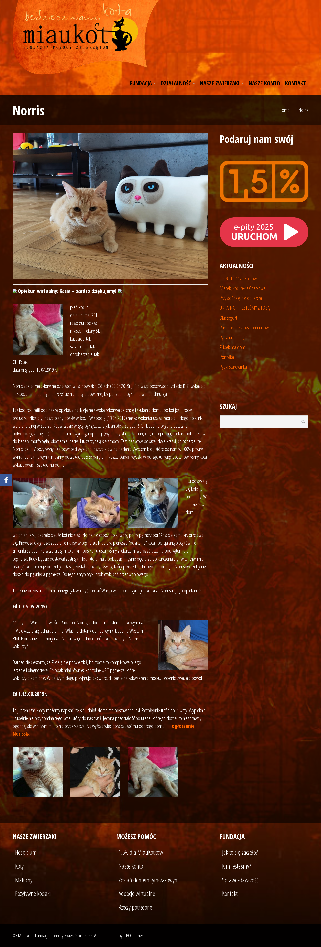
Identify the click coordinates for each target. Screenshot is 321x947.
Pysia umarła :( (232, 337)
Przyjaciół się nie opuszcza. (241, 297)
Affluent (100, 935)
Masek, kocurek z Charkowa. (243, 288)
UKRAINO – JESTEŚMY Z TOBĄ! (245, 307)
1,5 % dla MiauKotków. (238, 278)
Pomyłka (227, 356)
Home (284, 109)
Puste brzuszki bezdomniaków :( (246, 327)
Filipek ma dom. (233, 347)
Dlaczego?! (228, 317)
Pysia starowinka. (234, 366)
